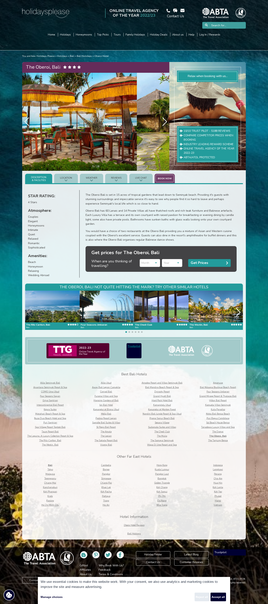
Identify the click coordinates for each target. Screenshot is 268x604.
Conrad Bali (106, 391)
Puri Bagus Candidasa (218, 418)
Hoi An (106, 505)
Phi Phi (162, 496)
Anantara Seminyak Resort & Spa (50, 387)
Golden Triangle (162, 482)
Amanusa (218, 382)
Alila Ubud (106, 382)
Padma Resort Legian (106, 418)
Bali (72, 56)
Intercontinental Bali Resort (50, 405)
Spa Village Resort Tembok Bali (50, 427)
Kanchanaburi (50, 487)
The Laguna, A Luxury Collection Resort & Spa (50, 436)
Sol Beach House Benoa (218, 422)
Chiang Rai (106, 482)
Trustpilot (134, 346)
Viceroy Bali (106, 444)
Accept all (218, 597)
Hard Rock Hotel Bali (162, 400)
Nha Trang (162, 505)
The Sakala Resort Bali (106, 440)
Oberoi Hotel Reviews (134, 525)
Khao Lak (106, 487)
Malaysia (50, 474)
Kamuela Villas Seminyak (218, 405)
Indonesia (218, 465)
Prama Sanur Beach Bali (162, 418)
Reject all (202, 597)
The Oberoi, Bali (218, 436)
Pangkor (106, 474)
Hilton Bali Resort (218, 400)
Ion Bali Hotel (106, 405)
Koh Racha (106, 491)
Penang (218, 474)
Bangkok (162, 478)
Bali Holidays (84, 56)
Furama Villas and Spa (106, 396)
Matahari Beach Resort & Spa (50, 413)
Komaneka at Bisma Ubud (106, 409)
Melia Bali (106, 413)
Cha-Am (218, 478)
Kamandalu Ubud (162, 405)
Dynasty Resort (162, 391)
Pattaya (106, 496)
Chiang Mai (50, 482)
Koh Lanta (218, 487)
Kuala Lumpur (162, 469)
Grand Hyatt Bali (162, 396)
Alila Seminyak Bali (50, 382)
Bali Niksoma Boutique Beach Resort (218, 387)
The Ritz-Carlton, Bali (50, 440)
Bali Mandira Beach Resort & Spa (162, 387)
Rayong (50, 500)
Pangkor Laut (162, 474)
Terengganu (50, 478)
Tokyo (50, 469)
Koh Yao (218, 491)
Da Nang (162, 500)
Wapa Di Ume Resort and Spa (162, 444)
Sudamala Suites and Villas (162, 427)
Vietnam (218, 505)
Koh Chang (162, 487)
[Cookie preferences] (9, 594)
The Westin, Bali (50, 444)
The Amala (106, 431)
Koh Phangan (50, 491)
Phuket (218, 496)
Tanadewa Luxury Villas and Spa (218, 427)
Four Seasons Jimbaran (218, 391)
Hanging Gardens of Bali (106, 400)
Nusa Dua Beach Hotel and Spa (50, 418)
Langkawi (218, 469)
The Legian (106, 436)
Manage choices (52, 597)
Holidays (62, 56)
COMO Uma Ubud (50, 391)
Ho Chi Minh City (50, 505)
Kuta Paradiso (218, 409)
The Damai (217, 431)
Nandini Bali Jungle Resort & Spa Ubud (162, 413)
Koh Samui (162, 491)
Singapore (106, 478)
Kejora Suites (50, 409)
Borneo (106, 469)
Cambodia (106, 465)
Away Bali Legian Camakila (106, 387)
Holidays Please (45, 56)
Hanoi (218, 500)
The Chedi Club (162, 431)
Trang (106, 500)
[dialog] (134, 590)
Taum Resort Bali (50, 431)
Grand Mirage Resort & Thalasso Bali (217, 396)
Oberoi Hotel (101, 56)
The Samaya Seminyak (162, 440)
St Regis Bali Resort (106, 427)
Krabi (50, 496)
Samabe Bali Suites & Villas (106, 422)
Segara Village (162, 422)
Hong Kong (162, 465)
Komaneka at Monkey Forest (162, 409)
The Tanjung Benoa (218, 440)
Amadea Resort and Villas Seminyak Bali (162, 382)
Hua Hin (217, 482)
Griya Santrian (50, 400)
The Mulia (162, 436)
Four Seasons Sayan (50, 396)
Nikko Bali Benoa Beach (218, 413)
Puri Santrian (50, 422)
